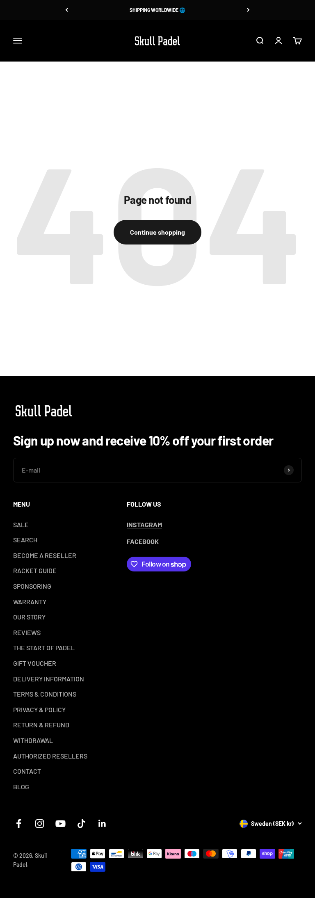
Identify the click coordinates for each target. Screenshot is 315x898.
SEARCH (25, 540)
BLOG (21, 787)
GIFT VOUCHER (34, 663)
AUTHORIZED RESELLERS (50, 756)
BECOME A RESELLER (44, 555)
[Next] (248, 10)
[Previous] (66, 10)
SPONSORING (32, 586)
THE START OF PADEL (44, 647)
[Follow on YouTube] (60, 823)
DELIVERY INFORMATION (48, 679)
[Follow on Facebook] (18, 823)
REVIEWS (27, 632)
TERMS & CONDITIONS (44, 694)
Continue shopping (157, 232)
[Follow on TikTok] (81, 823)
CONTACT (27, 771)
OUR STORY (29, 617)
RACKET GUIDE (35, 570)
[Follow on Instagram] (39, 823)
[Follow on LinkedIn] (102, 823)
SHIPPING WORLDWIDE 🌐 (157, 10)
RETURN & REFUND (41, 725)
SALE (21, 524)
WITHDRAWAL (33, 740)
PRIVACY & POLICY (39, 709)
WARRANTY (29, 602)
